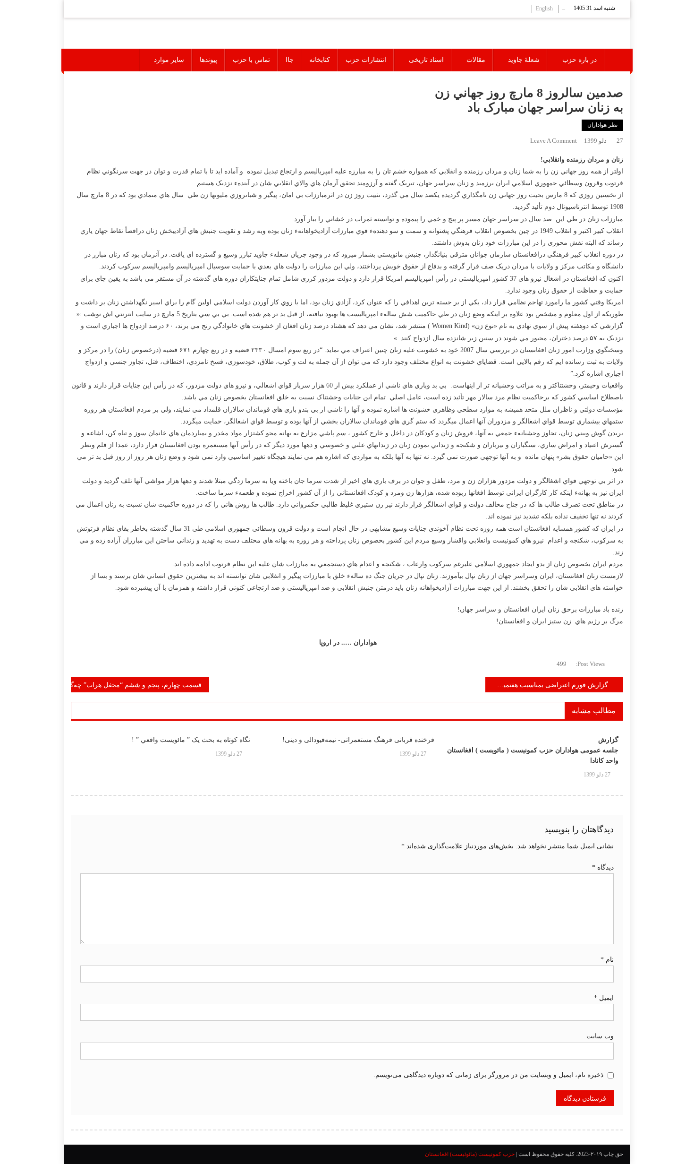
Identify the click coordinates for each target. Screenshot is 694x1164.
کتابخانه (319, 59)
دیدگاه (603, 867)
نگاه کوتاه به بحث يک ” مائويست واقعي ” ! (191, 739)
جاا (290, 59)
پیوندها (208, 59)
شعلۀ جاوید (524, 59)
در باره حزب (579, 59)
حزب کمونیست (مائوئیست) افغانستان (470, 1154)
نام (607, 959)
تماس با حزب (251, 59)
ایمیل (604, 997)
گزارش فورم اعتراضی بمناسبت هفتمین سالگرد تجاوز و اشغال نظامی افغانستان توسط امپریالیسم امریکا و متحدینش (547, 685)
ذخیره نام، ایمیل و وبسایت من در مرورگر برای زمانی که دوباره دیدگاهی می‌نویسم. (488, 1074)
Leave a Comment (553, 140)
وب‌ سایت (600, 1036)
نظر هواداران (602, 124)
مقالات (475, 59)
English (544, 8)
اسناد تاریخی (426, 59)
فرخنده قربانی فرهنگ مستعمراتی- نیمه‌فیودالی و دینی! (358, 739)
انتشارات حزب (366, 59)
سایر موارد (169, 59)
